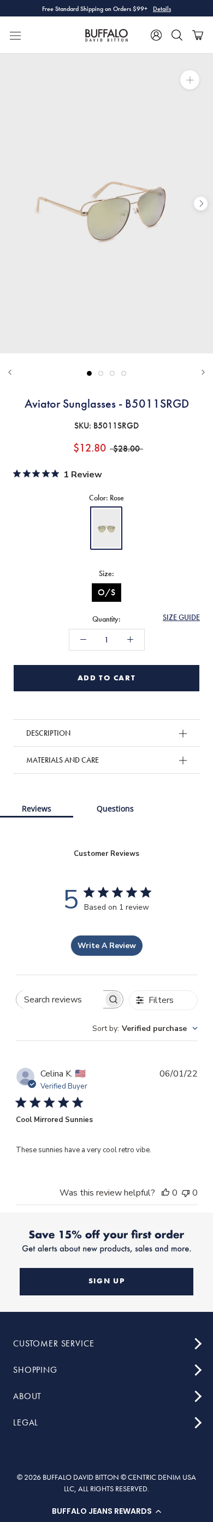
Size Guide (181, 617)
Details (162, 8)
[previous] (12, 204)
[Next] (203, 372)
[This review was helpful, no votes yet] (165, 1193)
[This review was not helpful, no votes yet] (186, 1193)
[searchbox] (60, 999)
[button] (106, 1511)
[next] (201, 204)
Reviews (36, 808)
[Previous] (9, 372)
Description (48, 733)
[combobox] (145, 1028)
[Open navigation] (15, 35)
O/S (106, 592)
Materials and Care (62, 760)
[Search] (176, 35)
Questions (115, 808)
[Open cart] (197, 35)
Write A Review (107, 945)
